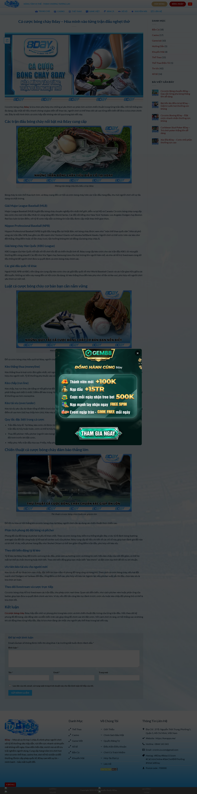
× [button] (138, 353)
